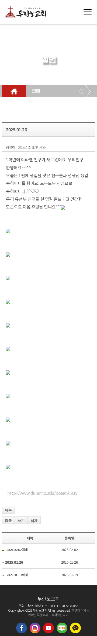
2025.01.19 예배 (17, 574)
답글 (8, 521)
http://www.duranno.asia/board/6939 (42, 493)
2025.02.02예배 (17, 549)
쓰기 (21, 521)
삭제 (34, 521)
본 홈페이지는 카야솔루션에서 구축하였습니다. (58, 612)
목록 (8, 510)
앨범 (36, 91)
